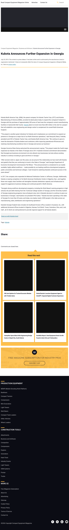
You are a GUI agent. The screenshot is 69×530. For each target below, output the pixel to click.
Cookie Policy (5, 504)
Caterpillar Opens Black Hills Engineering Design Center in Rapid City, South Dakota (18, 337)
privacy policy (12, 64)
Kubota (26, 125)
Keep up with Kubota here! (9, 216)
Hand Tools (4, 458)
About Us (4, 493)
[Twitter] (15, 234)
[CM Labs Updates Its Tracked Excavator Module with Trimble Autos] (18, 275)
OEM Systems (5, 469)
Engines (3, 450)
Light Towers (5, 407)
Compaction (5, 443)
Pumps (3, 472)
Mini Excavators (6, 404)
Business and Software (8, 439)
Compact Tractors (6, 396)
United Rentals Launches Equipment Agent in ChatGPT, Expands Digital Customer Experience (50, 295)
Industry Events (6, 461)
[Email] (22, 234)
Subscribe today (34, 363)
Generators (4, 454)
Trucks (3, 476)
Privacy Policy (5, 508)
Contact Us (43, 2)
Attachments (5, 435)
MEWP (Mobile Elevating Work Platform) (14, 389)
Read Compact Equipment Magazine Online (15, 2)
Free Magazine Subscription (10, 489)
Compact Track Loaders (8, 415)
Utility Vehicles (5, 419)
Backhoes (4, 392)
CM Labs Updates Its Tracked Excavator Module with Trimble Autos (17, 295)
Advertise (35, 2)
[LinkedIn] (19, 234)
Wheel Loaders (6, 422)
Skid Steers (4, 411)
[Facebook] (11, 234)
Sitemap (3, 500)
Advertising (4, 496)
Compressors (5, 400)
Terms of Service (6, 511)
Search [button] (58, 2)
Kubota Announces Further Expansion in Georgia (32, 53)
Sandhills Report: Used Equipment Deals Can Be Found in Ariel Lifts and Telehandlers (50, 337)
